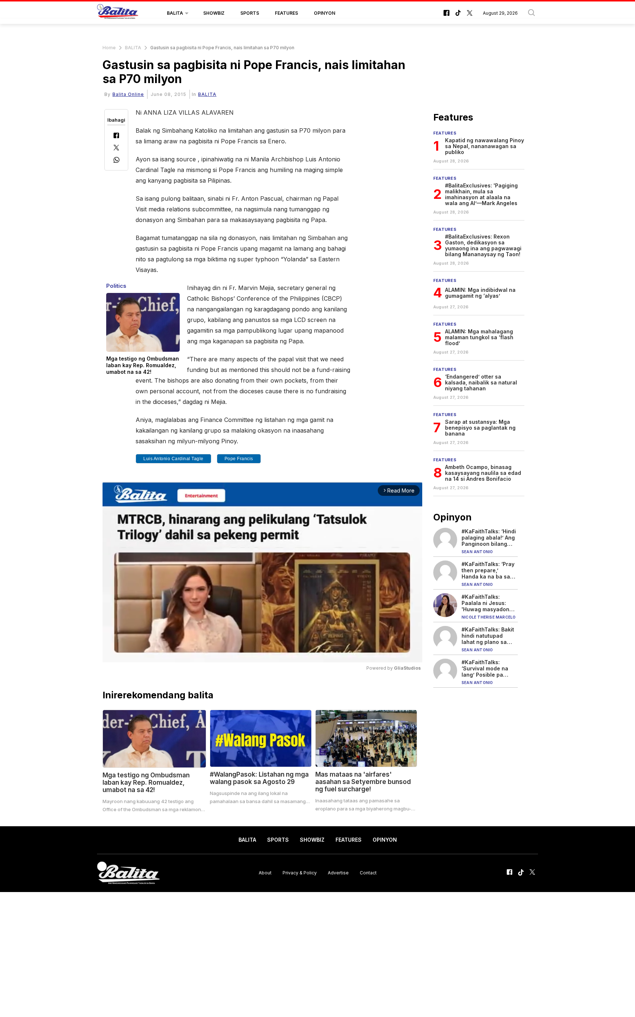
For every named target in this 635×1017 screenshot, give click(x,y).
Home (109, 47)
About (265, 872)
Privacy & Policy (300, 872)
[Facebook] (116, 136)
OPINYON (324, 13)
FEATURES (286, 13)
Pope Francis (239, 458)
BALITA (175, 13)
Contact (368, 872)
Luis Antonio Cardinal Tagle (173, 458)
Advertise (338, 872)
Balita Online (128, 94)
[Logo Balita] (117, 13)
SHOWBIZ (214, 13)
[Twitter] (116, 148)
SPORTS (249, 13)
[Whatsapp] (116, 161)
